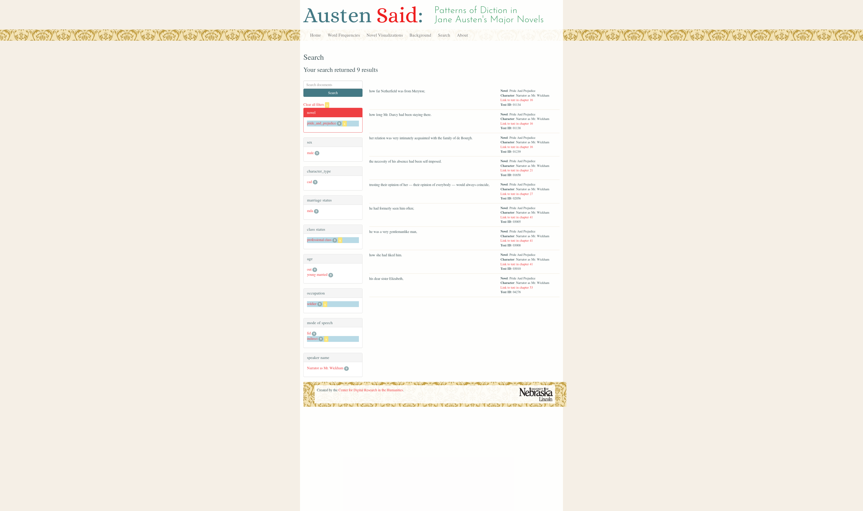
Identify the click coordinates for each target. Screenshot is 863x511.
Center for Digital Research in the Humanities (370, 389)
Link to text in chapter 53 (516, 287)
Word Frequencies (344, 35)
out (309, 269)
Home (315, 35)
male (310, 152)
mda (310, 210)
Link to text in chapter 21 (516, 170)
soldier (311, 303)
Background (420, 35)
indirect (312, 338)
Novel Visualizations (385, 35)
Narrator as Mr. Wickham (325, 367)
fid (309, 333)
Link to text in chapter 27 (516, 194)
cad (309, 181)
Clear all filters (315, 104)
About (462, 35)
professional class (319, 239)
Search (444, 35)
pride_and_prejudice (321, 123)
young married (317, 274)
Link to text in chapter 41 (516, 217)
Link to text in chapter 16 (516, 100)
